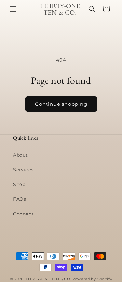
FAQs (19, 199)
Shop (19, 184)
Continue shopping (61, 104)
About (20, 155)
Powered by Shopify (92, 279)
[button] (13, 9)
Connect (23, 214)
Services (23, 170)
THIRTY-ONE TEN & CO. (48, 279)
